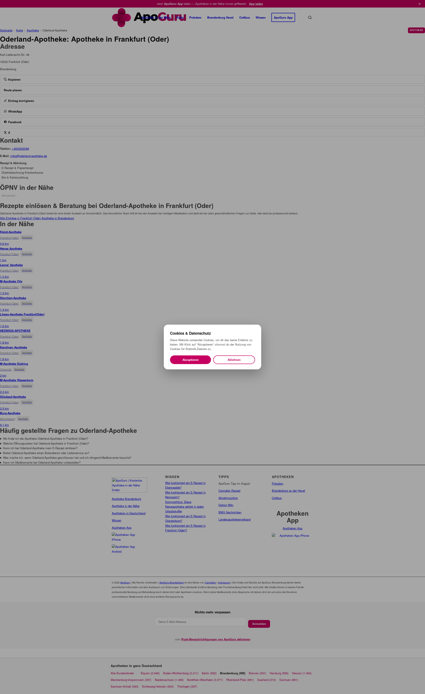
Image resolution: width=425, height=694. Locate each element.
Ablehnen (234, 360)
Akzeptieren (190, 360)
